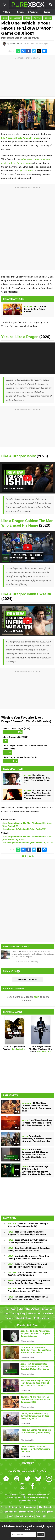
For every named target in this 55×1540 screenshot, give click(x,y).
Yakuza (27, 18)
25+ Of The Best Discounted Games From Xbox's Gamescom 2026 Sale (29, 1289)
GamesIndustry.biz (24, 1516)
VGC (11, 1516)
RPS (44, 1516)
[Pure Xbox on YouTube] (16, 1479)
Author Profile (23, 962)
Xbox (5, 18)
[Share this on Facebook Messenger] (44, 51)
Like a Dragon (15, 18)
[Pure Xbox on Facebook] (33, 1486)
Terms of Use (34, 1313)
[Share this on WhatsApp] (18, 51)
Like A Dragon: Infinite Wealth (26, 594)
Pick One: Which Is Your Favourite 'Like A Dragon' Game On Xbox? (27, 28)
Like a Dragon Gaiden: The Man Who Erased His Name (40, 1049)
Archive (10, 1318)
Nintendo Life (15, 1507)
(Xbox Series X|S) (24, 829)
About (13, 1309)
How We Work (32, 1309)
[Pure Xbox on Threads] (22, 1486)
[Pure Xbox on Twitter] (27, 1479)
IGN (38, 1512)
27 (17, 1143)
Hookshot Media (18, 1495)
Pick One (37, 18)
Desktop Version (41, 1318)
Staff (21, 1309)
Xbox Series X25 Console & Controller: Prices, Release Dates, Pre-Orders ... (29, 1249)
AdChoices (30, 1497)
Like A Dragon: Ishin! (18, 456)
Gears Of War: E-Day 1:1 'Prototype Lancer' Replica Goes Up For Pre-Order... (27, 1241)
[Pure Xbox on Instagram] (49, 1479)
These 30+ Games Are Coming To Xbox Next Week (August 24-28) (28, 1225)
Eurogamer (47, 1512)
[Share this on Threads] (39, 51)
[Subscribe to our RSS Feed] (6, 1479)
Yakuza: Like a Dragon (19, 337)
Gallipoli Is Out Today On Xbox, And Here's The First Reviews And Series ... (27, 1265)
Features (47, 18)
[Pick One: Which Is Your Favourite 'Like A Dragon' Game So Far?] (27, 114)
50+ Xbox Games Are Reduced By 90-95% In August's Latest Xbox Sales (28, 1298)
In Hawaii (34, 138)
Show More (26, 1463)
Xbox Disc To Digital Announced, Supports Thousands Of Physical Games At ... (29, 1233)
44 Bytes (18, 1497)
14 (33, 856)
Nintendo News (26, 1512)
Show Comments (29, 979)
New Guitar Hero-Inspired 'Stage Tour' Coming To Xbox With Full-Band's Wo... (28, 1257)
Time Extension (46, 1507)
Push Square (30, 1507)
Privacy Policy (18, 1313)
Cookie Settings (23, 1318)
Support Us (47, 1309)
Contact (6, 1313)
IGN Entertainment (41, 1495)
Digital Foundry (9, 1512)
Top (6, 1309)
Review (27, 842)
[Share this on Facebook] (28, 51)
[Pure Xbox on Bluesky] (38, 1479)
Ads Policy (48, 1313)
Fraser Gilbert (16, 44)
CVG (38, 1516)
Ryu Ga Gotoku (26, 170)
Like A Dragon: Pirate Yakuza (15, 138)
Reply (35, 962)
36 (17, 1175)
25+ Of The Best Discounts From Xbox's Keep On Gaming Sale (27, 1273)
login (36, 996)
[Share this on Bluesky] (23, 51)
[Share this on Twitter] (34, 51)
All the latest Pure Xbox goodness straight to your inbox (27, 1527)
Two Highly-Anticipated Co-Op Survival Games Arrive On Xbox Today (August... (29, 1281)
